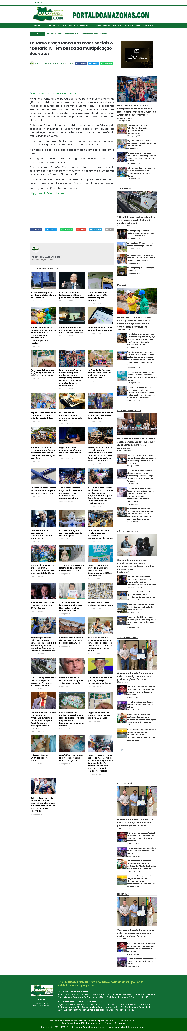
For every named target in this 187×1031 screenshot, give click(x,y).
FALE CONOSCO (41, 2)
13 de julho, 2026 (123, 572)
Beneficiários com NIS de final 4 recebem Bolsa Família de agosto (71, 758)
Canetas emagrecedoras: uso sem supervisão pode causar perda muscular (43, 490)
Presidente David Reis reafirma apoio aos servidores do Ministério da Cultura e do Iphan (141, 594)
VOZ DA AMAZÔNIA (53, 25)
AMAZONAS (38, 25)
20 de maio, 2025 (133, 612)
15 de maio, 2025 (133, 627)
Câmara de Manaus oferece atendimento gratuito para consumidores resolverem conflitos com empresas (135, 565)
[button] (81, 63)
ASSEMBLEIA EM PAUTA (85, 25)
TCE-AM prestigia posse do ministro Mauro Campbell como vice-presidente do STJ (140, 233)
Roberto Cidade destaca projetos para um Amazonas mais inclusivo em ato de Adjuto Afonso (43, 569)
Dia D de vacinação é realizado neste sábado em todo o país (70, 533)
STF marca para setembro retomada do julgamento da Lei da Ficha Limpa (71, 568)
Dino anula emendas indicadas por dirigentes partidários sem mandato (71, 295)
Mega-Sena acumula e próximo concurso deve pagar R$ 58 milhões (99, 715)
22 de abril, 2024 (133, 740)
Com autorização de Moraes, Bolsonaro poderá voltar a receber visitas (71, 680)
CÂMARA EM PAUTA (103, 25)
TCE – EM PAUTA (69, 25)
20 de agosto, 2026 (134, 238)
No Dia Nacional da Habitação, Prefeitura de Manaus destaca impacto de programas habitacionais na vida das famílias (71, 719)
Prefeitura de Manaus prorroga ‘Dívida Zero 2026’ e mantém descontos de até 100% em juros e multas (100, 570)
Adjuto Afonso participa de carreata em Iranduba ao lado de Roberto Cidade (43, 415)
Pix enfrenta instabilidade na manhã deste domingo (100, 328)
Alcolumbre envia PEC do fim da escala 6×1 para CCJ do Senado (42, 605)
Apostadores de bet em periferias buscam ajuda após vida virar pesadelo (71, 330)
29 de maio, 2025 (133, 600)
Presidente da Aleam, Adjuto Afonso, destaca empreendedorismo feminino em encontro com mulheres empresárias (137, 443)
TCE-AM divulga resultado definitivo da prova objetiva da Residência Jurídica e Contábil (43, 681)
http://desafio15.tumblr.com (47, 193)
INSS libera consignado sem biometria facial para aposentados (43, 295)
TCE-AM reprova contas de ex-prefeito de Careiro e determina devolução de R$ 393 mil (141, 258)
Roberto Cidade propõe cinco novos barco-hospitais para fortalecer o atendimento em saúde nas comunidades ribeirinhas (43, 804)
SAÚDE (137, 25)
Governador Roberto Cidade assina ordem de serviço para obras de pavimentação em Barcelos (135, 676)
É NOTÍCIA (127, 25)
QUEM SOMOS (148, 25)
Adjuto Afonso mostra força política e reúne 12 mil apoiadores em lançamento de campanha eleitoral (70, 492)
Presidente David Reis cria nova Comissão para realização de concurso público (140, 607)
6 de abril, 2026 (132, 522)
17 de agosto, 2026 (133, 248)
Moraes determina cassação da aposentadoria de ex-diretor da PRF (41, 534)
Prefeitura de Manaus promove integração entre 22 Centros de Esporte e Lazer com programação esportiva (43, 452)
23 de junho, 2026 (123, 682)
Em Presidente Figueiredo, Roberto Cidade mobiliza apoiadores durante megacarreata (100, 374)
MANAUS (116, 25)
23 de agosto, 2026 (124, 329)
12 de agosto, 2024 (133, 725)
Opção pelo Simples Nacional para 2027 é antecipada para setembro (98, 296)
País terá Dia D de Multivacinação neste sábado (41, 758)
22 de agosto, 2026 (124, 121)
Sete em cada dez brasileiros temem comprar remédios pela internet (70, 416)
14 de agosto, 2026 (133, 263)
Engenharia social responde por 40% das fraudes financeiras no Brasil (70, 451)
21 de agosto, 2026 (133, 179)
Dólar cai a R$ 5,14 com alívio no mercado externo (100, 604)
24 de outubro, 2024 (134, 710)
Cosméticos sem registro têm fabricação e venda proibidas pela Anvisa (71, 640)
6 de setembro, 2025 (134, 587)
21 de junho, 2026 (133, 697)
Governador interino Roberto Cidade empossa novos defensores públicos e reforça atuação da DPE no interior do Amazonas (140, 475)
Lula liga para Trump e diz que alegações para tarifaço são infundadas (100, 680)
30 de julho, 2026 (133, 466)
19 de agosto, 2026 (124, 451)
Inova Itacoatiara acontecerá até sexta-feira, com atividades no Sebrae (141, 704)
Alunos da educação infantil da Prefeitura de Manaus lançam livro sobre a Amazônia (70, 606)
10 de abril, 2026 (132, 484)
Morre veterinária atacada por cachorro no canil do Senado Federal (100, 415)
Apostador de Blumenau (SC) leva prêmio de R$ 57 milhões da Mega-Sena (43, 373)
